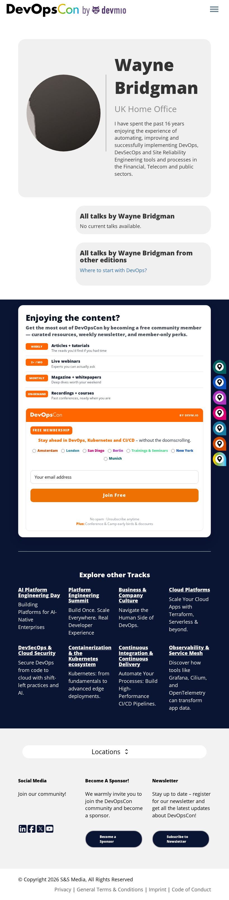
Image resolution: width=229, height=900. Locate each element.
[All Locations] (219, 459)
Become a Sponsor (108, 839)
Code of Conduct (191, 889)
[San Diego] (219, 415)
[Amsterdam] (219, 446)
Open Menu (214, 9)
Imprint (157, 889)
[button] (114, 751)
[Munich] (219, 369)
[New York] (219, 384)
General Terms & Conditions (110, 889)
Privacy (62, 889)
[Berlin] (219, 399)
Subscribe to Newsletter (177, 839)
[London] (219, 430)
